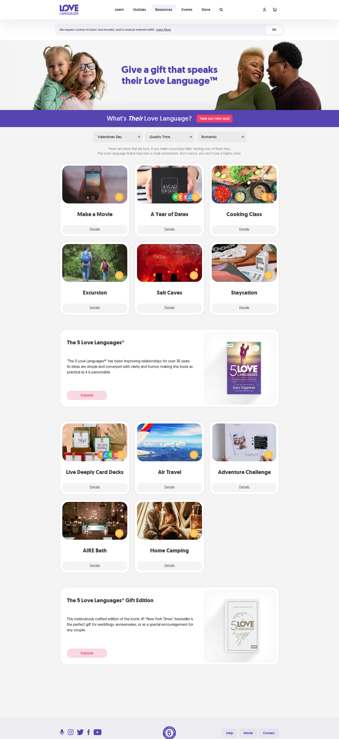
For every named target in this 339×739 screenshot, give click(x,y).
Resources (163, 9)
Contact (269, 733)
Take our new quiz (214, 118)
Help (229, 733)
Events (186, 9)
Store (206, 9)
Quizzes (139, 9)
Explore (87, 395)
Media (248, 733)
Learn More (163, 30)
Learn (119, 9)
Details (95, 230)
